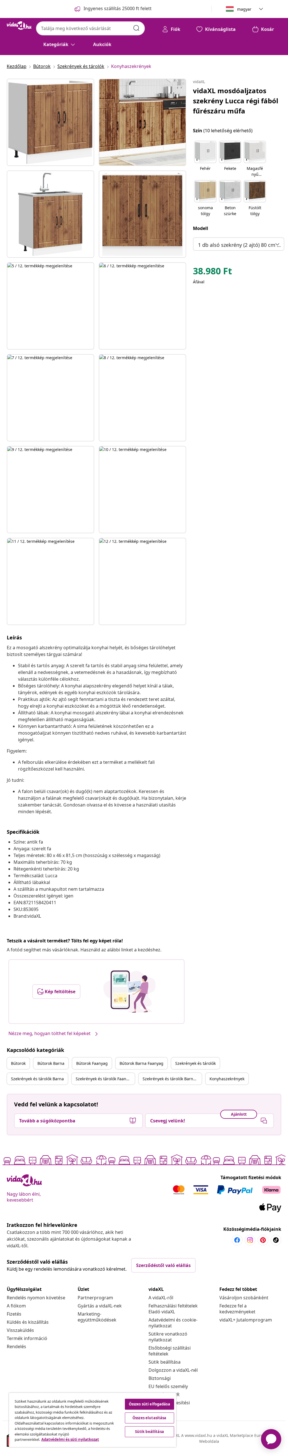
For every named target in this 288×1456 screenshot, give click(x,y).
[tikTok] (276, 1240)
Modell (200, 228)
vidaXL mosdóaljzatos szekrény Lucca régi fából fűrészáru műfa (235, 100)
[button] (205, 159)
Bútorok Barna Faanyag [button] (141, 1063)
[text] (212, 272)
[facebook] (237, 1240)
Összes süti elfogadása (149, 1404)
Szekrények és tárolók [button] (195, 1063)
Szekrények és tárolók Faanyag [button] (104, 1078)
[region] (92, 1420)
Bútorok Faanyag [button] (92, 1063)
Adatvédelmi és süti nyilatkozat (70, 1439)
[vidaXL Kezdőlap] (19, 25)
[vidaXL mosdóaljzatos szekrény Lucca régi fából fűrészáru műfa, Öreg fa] (50, 122)
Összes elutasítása (149, 1417)
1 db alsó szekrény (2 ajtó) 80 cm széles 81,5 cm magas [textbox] (240, 244)
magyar (244, 9)
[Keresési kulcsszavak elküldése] (136, 28)
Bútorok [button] (18, 1063)
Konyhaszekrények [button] (227, 1078)
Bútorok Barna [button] (50, 1063)
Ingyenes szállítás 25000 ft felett (118, 8)
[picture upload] (129, 992)
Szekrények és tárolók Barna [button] (37, 1078)
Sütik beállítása (164, 1362)
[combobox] (90, 28)
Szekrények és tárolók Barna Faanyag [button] (172, 1078)
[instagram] (250, 1240)
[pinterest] (263, 1240)
